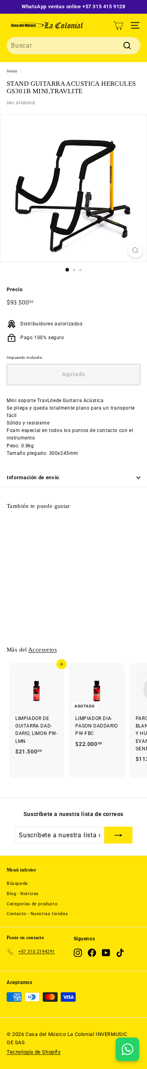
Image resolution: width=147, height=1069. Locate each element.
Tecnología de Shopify (34, 1052)
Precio (15, 289)
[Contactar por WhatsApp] (127, 1049)
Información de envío (33, 477)
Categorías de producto (32, 904)
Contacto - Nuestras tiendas (37, 913)
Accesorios (42, 649)
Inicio (12, 71)
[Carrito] (118, 25)
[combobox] (73, 45)
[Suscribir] (118, 835)
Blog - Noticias (23, 893)
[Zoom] (135, 250)
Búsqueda (17, 883)
